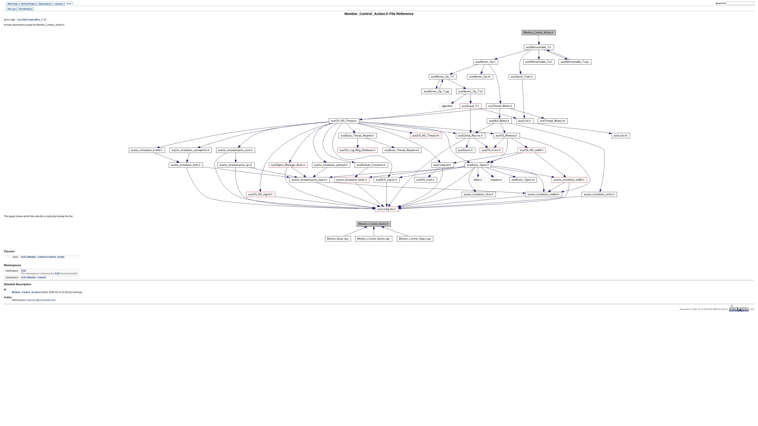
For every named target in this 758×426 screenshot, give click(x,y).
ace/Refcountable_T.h (31, 19)
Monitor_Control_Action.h (26, 292)
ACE (23, 270)
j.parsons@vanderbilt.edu (41, 300)
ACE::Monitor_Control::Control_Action (42, 257)
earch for (721, 3)
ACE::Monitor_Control (33, 277)
